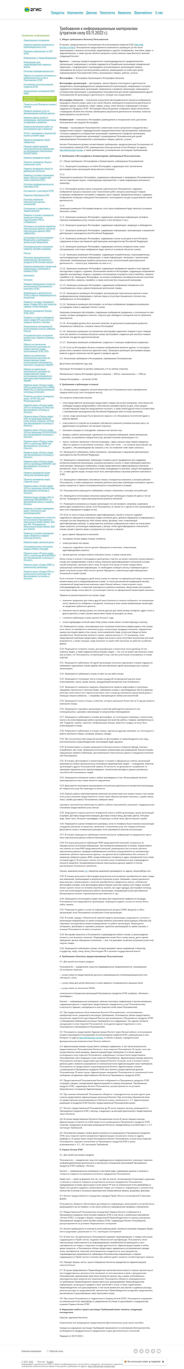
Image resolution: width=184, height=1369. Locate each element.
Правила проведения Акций (37, 157)
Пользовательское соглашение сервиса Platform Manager (38, 547)
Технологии (107, 12)
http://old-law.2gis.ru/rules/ (91, 1038)
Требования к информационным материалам (39, 98)
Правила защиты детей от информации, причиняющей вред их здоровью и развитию (40, 119)
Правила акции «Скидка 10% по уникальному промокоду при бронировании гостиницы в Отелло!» (39, 575)
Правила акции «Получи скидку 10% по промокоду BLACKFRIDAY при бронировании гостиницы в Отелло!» (40, 556)
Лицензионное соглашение (36, 40)
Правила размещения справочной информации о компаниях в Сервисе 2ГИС (40, 268)
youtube (158, 1351)
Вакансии (124, 12)
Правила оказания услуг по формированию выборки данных (39, 112)
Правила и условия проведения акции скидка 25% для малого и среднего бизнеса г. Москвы (39, 319)
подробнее (155, 1361)
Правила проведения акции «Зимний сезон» (37, 480)
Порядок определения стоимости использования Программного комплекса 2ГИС (39, 286)
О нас (159, 12)
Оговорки (28, 280)
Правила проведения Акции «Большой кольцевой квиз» (37, 473)
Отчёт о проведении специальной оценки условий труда (40, 134)
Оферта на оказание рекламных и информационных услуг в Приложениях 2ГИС (40, 77)
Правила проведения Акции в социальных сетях (38, 163)
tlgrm (141, 1351)
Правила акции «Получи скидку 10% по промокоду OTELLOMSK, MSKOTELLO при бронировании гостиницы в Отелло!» (39, 388)
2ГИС (31, 1362)
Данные (91, 12)
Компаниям (75, 12)
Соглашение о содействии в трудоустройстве (37, 209)
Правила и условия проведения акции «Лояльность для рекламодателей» (39, 510)
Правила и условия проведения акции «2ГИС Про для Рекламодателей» (39, 398)
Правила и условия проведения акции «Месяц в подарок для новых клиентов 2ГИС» (39, 177)
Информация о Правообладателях (40, 58)
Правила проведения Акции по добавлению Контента (38, 169)
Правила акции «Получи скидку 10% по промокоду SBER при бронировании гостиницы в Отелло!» (38, 444)
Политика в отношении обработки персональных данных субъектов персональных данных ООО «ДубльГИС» (40, 229)
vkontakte (135, 1351)
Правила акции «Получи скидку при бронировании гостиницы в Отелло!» (38, 454)
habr (153, 1351)
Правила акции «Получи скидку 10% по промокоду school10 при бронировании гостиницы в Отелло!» (39, 489)
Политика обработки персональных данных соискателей (34, 201)
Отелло (27, 253)
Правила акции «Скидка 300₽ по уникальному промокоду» (39, 565)
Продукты (57, 12)
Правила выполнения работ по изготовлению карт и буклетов (38, 127)
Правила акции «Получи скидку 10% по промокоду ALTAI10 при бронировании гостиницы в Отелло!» (39, 408)
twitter (147, 1351)
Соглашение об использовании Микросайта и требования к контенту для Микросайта (38, 239)
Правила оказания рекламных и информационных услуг (39, 45)
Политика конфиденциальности (39, 71)
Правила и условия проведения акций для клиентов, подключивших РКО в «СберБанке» (39, 218)
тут (86, 871)
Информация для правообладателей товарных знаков (37, 64)
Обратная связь (56, 1351)
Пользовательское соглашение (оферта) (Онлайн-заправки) (38, 247)
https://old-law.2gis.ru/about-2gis (101, 1366)
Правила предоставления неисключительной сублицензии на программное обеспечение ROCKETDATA (39, 149)
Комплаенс (29, 275)
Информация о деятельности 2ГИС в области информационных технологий (40, 295)
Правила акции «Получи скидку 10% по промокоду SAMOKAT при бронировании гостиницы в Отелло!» (40, 464)
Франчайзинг (143, 12)
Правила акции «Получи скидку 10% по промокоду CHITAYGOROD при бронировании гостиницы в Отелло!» (40, 433)
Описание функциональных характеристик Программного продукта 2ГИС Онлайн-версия (38, 259)
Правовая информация (36, 35)
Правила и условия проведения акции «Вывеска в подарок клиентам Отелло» (39, 535)
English (50, 1362)
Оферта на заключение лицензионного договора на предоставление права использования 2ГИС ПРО (37, 347)
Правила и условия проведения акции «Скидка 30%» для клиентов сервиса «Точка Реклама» (40, 304)
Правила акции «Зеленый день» (39, 542)
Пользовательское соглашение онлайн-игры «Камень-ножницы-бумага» (39, 337)
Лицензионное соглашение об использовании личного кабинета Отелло (39, 328)
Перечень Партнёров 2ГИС (36, 195)
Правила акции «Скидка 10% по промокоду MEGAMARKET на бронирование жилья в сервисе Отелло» (39, 500)
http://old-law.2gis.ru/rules (71, 150)
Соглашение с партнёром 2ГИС (39, 191)
